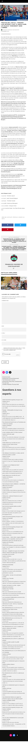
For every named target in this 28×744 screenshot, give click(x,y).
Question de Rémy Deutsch (8, 664)
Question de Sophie (6, 630)
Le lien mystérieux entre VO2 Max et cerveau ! (12, 432)
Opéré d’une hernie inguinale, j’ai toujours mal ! (12, 399)
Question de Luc (6, 401)
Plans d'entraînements (17, 381)
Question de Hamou (6, 556)
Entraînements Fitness (7, 381)
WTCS (3, 218)
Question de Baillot (6, 709)
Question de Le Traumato (8, 578)
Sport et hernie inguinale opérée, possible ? (12, 506)
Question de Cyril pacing (7, 542)
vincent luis (21, 217)
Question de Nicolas (6, 688)
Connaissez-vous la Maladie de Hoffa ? (10, 465)
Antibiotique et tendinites (7, 564)
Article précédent (14, 237)
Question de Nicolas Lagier (8, 434)
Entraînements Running (7, 378)
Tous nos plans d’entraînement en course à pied (12, 717)
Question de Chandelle (7, 518)
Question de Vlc (6, 566)
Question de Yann (6, 456)
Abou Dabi (4, 217)
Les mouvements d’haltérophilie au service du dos (13, 597)
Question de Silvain (6, 654)
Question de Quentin (6, 676)
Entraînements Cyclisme (9, 379)
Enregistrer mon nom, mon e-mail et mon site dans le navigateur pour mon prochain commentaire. (14, 349)
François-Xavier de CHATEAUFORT (11, 29)
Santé (17, 384)
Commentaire (5, 300)
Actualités (4, 384)
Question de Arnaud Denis (8, 528)
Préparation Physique (11, 384)
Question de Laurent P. (7, 487)
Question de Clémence (7, 477)
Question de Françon (7, 508)
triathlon (15, 217)
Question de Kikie (6, 719)
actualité (10, 217)
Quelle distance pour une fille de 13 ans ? (11, 442)
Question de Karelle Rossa (8, 599)
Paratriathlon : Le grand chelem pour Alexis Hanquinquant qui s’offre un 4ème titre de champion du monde (14, 240)
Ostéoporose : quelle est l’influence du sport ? (12, 496)
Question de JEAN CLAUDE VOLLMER (10, 642)
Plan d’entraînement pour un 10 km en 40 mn (12, 607)
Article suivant (14, 244)
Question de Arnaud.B (7, 619)
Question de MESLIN (6, 425)
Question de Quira (6, 497)
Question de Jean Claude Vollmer (9, 444)
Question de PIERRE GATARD (8, 700)
